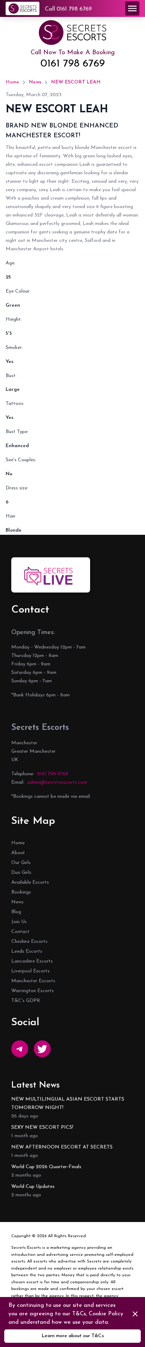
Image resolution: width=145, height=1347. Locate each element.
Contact (20, 931)
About (18, 853)
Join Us (19, 922)
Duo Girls (21, 872)
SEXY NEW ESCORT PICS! (42, 1127)
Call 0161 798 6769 (68, 9)
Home (12, 82)
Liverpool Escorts (30, 971)
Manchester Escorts (33, 981)
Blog (16, 912)
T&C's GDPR (25, 1000)
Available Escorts (30, 882)
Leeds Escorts (26, 951)
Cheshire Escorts (29, 941)
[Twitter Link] (42, 1048)
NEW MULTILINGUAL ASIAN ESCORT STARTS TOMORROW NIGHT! (67, 1103)
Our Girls (21, 862)
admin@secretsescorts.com (57, 782)
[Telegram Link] (19, 1048)
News (35, 82)
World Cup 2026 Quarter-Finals (46, 1167)
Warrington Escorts (32, 991)
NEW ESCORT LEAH (76, 82)
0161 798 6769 (72, 63)
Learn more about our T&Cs (73, 1336)
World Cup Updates (33, 1186)
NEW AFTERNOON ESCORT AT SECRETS (62, 1147)
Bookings (21, 892)
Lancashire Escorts (32, 961)
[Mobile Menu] (132, 8)
